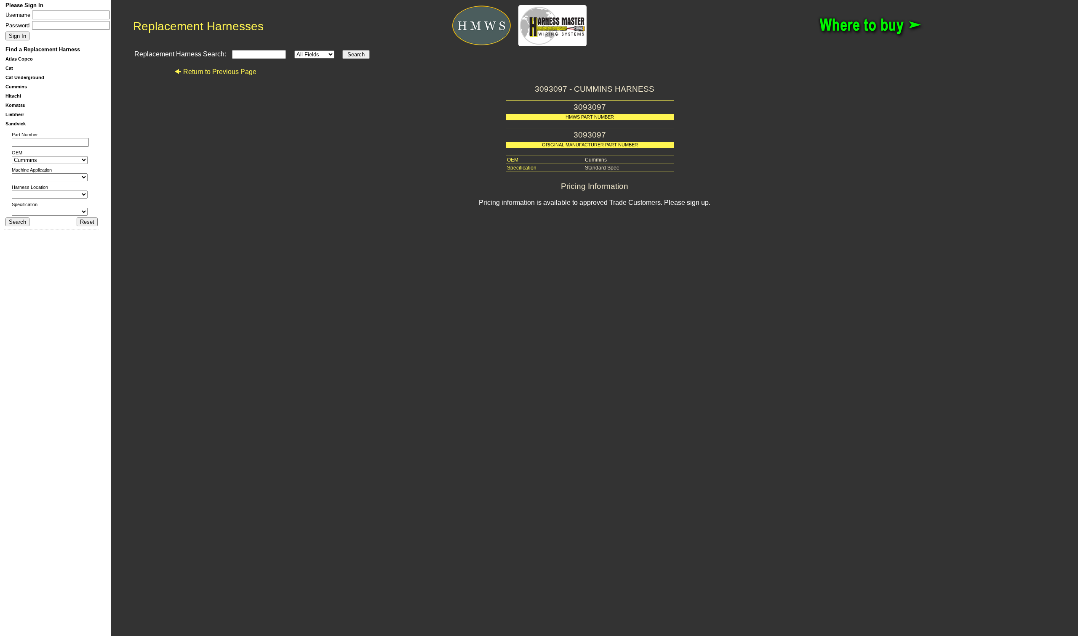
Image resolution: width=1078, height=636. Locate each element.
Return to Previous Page (219, 71)
